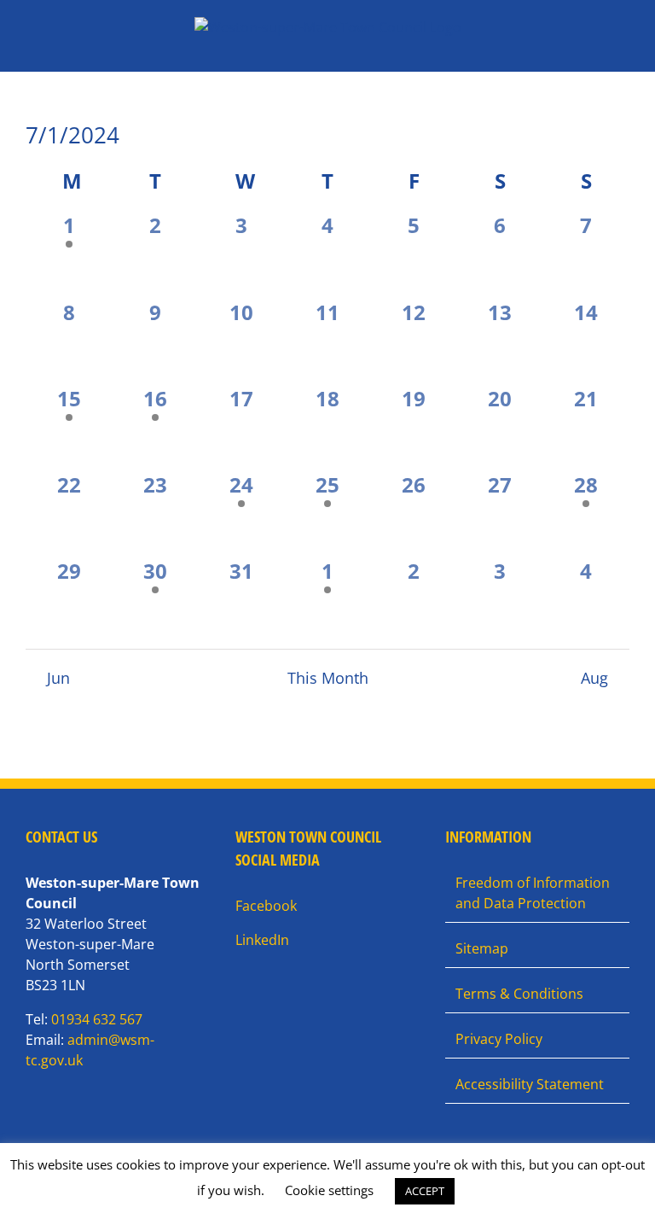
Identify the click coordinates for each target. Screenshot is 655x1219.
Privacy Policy (498, 1038)
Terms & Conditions (519, 993)
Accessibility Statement (529, 1084)
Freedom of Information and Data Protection (532, 893)
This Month (327, 678)
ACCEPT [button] (424, 1191)
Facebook (266, 905)
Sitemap (481, 948)
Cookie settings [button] (329, 1190)
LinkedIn (262, 939)
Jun (58, 678)
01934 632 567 (96, 1019)
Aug (594, 678)
